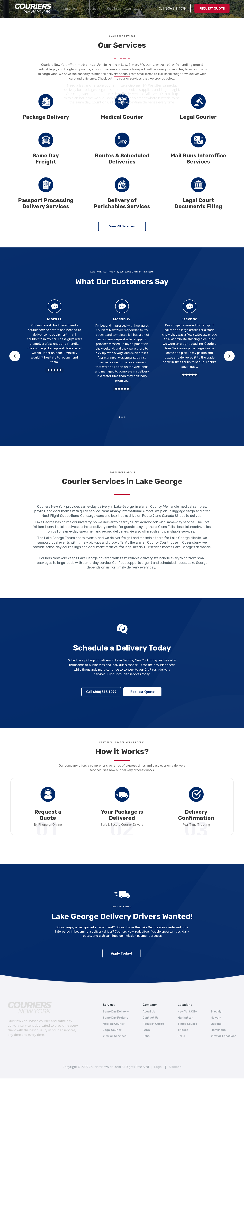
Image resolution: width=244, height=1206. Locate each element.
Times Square (187, 1023)
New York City (187, 1011)
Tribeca (183, 1030)
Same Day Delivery (116, 1011)
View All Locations (223, 1036)
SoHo (181, 1036)
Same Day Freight (115, 1017)
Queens (216, 1023)
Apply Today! (121, 953)
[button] (70, 8)
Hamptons (218, 1030)
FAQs (146, 1030)
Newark (216, 1017)
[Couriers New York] (30, 1007)
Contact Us (151, 1017)
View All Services (122, 226)
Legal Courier (112, 1030)
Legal (158, 1067)
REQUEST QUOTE (212, 8)
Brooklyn (217, 1011)
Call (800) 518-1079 (172, 8)
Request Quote (142, 692)
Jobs (146, 1036)
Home (106, 43)
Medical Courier (114, 1023)
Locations (92, 8)
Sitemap (175, 1067)
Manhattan (185, 1017)
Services (70, 8)
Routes (113, 8)
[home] (32, 8)
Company (134, 8)
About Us (149, 1011)
